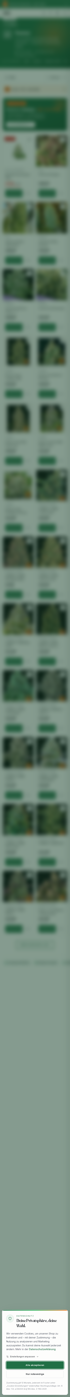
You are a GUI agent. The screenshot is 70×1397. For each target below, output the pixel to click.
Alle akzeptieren (35, 1365)
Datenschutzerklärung (42, 1349)
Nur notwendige (35, 1374)
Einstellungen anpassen (22, 1356)
